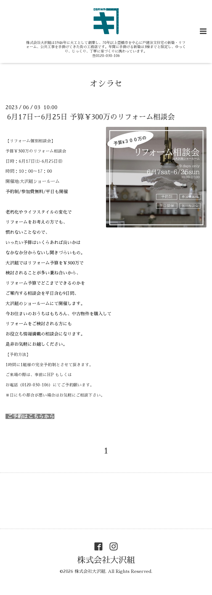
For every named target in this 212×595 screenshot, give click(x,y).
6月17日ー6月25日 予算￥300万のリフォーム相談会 (91, 116)
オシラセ (106, 84)
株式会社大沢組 (106, 560)
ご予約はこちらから (30, 416)
